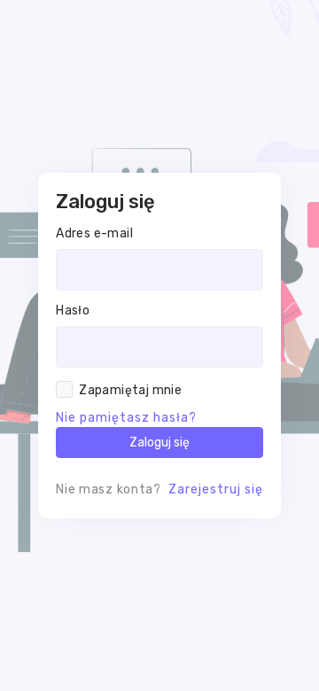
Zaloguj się (159, 442)
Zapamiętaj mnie (130, 390)
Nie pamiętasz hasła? (126, 417)
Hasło (72, 310)
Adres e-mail (94, 233)
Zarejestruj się (215, 489)
